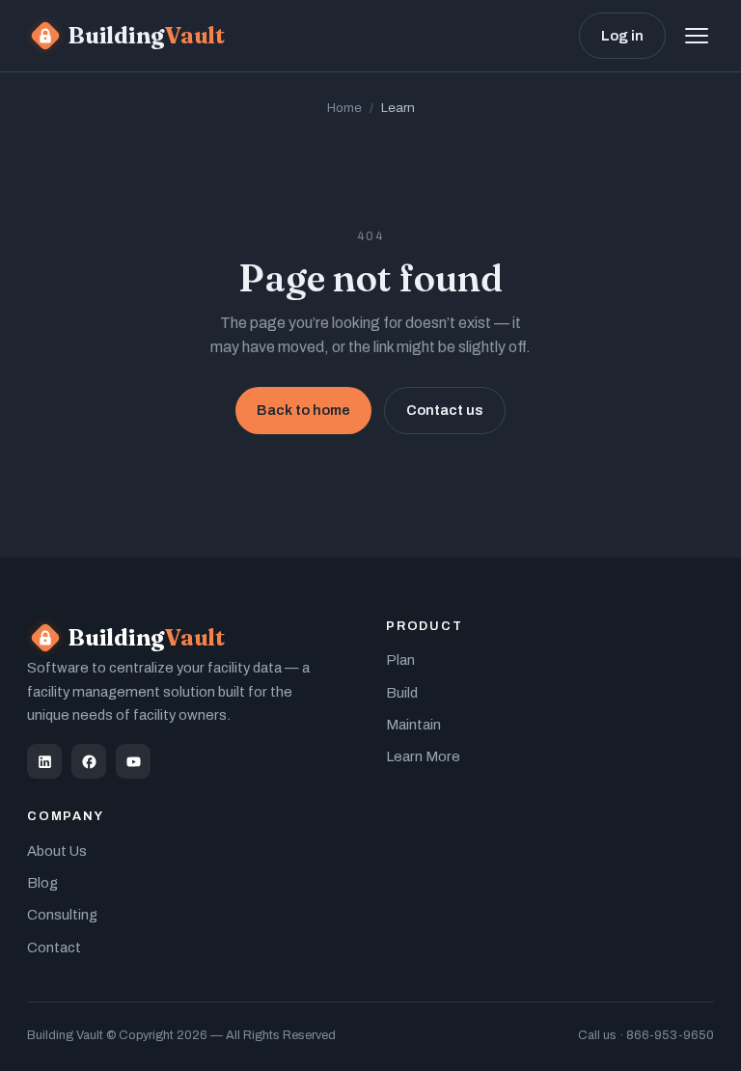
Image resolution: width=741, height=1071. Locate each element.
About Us (57, 851)
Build (402, 692)
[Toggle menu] (696, 35)
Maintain (413, 724)
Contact (54, 947)
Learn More (423, 756)
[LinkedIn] (44, 761)
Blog (42, 883)
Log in (622, 35)
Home (344, 107)
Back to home (303, 410)
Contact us (444, 410)
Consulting (62, 914)
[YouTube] (133, 761)
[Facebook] (88, 761)
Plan (400, 660)
